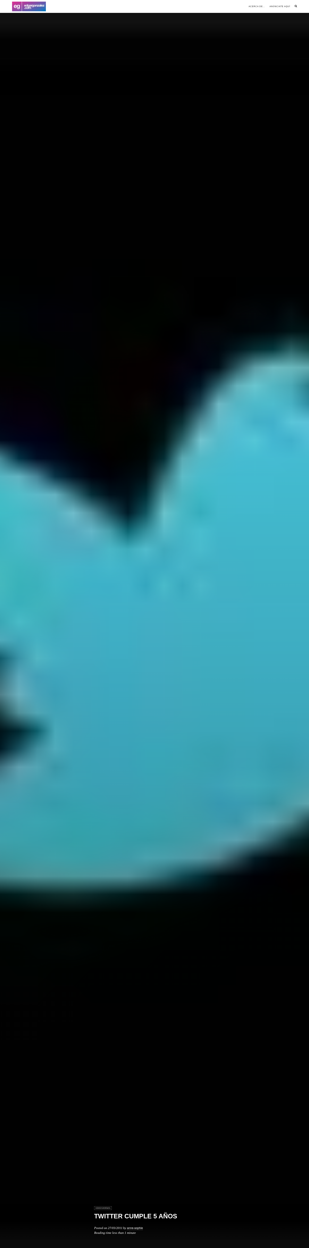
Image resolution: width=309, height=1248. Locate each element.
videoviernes (102, 1208)
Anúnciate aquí (280, 6)
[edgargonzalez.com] (29, 6)
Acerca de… (257, 6)
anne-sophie (135, 1228)
